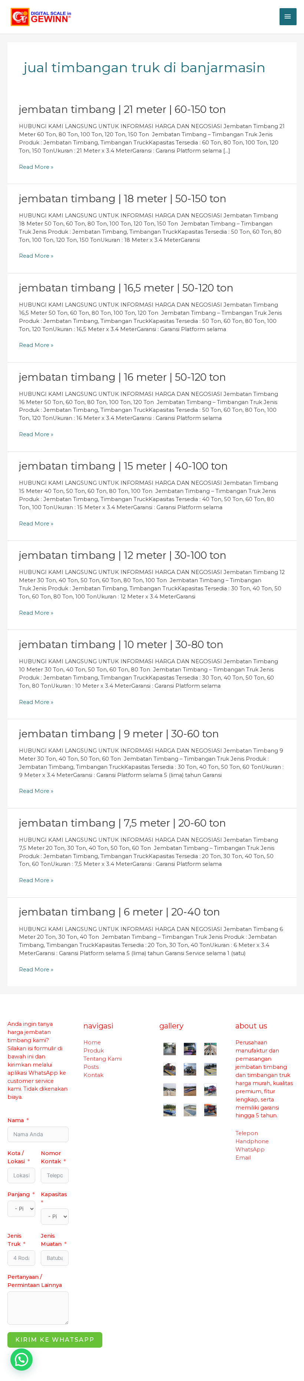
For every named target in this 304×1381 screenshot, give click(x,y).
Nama (15, 1120)
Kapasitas (54, 1194)
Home (92, 1042)
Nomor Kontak (51, 1157)
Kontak (93, 1075)
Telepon (246, 1133)
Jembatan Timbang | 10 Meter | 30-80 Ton (121, 644)
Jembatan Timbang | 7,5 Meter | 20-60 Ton (122, 823)
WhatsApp (250, 1149)
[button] (21, 1359)
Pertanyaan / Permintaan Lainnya (34, 1281)
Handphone (252, 1141)
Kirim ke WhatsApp (55, 1339)
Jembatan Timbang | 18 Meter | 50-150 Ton (123, 199)
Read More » (36, 167)
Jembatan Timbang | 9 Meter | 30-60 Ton (119, 734)
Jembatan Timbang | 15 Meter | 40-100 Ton (123, 466)
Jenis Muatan (51, 1239)
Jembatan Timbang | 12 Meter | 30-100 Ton (123, 555)
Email (243, 1157)
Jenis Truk (14, 1239)
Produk (93, 1050)
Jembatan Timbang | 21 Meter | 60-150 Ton (122, 109)
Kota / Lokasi (16, 1157)
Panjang (18, 1194)
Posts (91, 1067)
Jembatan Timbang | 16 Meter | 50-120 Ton (122, 377)
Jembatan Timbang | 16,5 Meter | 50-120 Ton (126, 288)
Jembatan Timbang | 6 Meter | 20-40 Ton (119, 912)
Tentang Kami (102, 1058)
